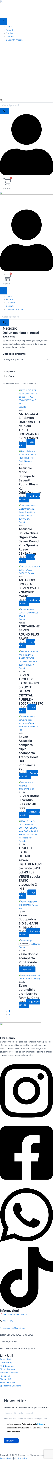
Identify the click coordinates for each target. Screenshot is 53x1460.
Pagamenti (5, 1376)
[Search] (4, 111)
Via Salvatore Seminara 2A (15, 1314)
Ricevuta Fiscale (7, 1382)
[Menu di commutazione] (3, 21)
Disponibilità (5, 1379)
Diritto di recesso (7, 1369)
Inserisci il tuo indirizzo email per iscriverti (25, 1407)
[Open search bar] (1, 101)
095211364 (7, 1321)
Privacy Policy (6, 1359)
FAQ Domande (6, 1366)
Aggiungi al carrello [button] (29, 498)
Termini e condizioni (9, 1372)
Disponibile (10, 371)
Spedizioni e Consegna (10, 1386)
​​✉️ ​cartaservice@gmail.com (13, 1328)
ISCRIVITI (11, 1441)
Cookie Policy (6, 1362)
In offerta (10, 376)
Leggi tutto (27, 443)
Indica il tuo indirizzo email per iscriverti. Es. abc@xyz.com (25, 1419)
